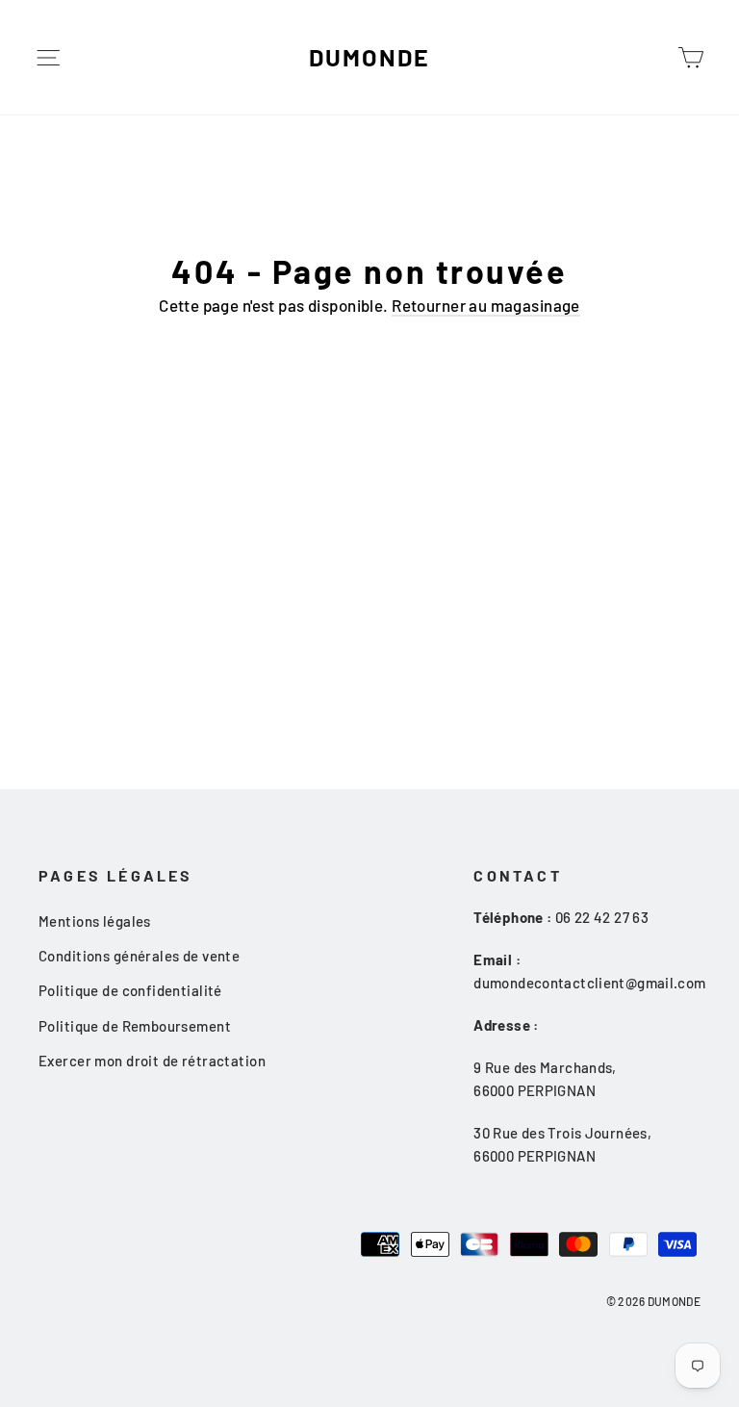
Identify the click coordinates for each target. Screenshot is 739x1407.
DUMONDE (369, 56)
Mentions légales (94, 921)
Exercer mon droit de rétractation (152, 1060)
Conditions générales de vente (139, 955)
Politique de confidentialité (130, 990)
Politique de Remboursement (134, 1026)
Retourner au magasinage (486, 305)
